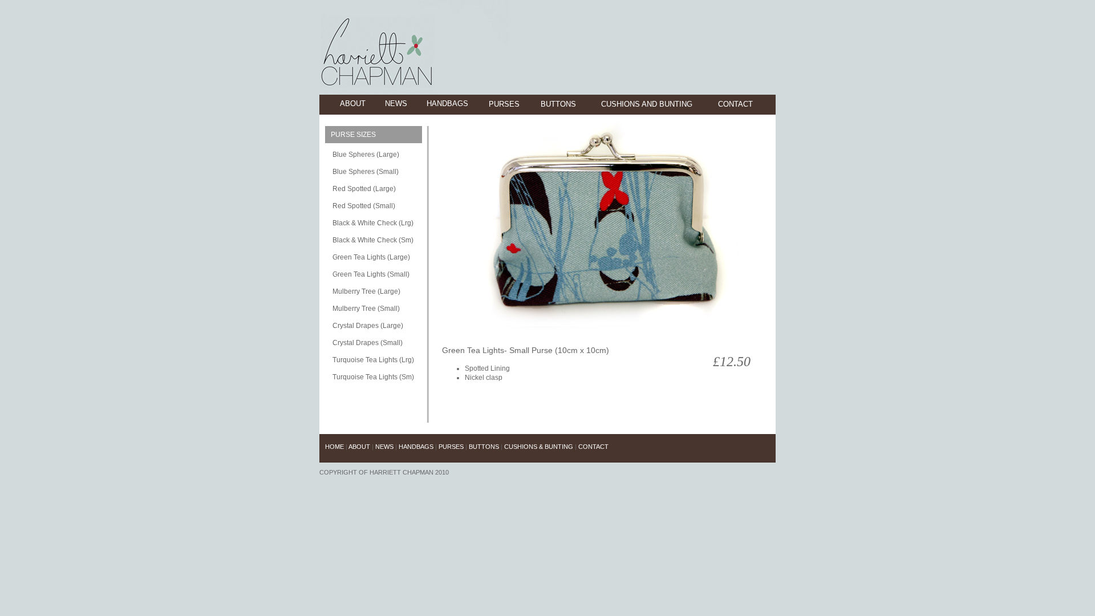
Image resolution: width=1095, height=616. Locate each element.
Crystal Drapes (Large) (367, 326)
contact (735, 104)
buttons (558, 104)
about (353, 103)
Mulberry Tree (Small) (366, 309)
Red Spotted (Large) (364, 189)
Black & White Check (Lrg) (372, 223)
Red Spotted (351, 206)
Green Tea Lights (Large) (371, 257)
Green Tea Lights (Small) (370, 274)
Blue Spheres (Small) (365, 172)
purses (504, 104)
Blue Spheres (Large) (365, 155)
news (396, 103)
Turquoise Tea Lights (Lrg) (373, 360)
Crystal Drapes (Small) (367, 343)
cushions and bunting (646, 104)
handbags (447, 103)
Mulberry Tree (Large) (366, 291)
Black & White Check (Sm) (372, 240)
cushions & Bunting (538, 446)
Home (335, 446)
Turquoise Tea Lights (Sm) (373, 377)
